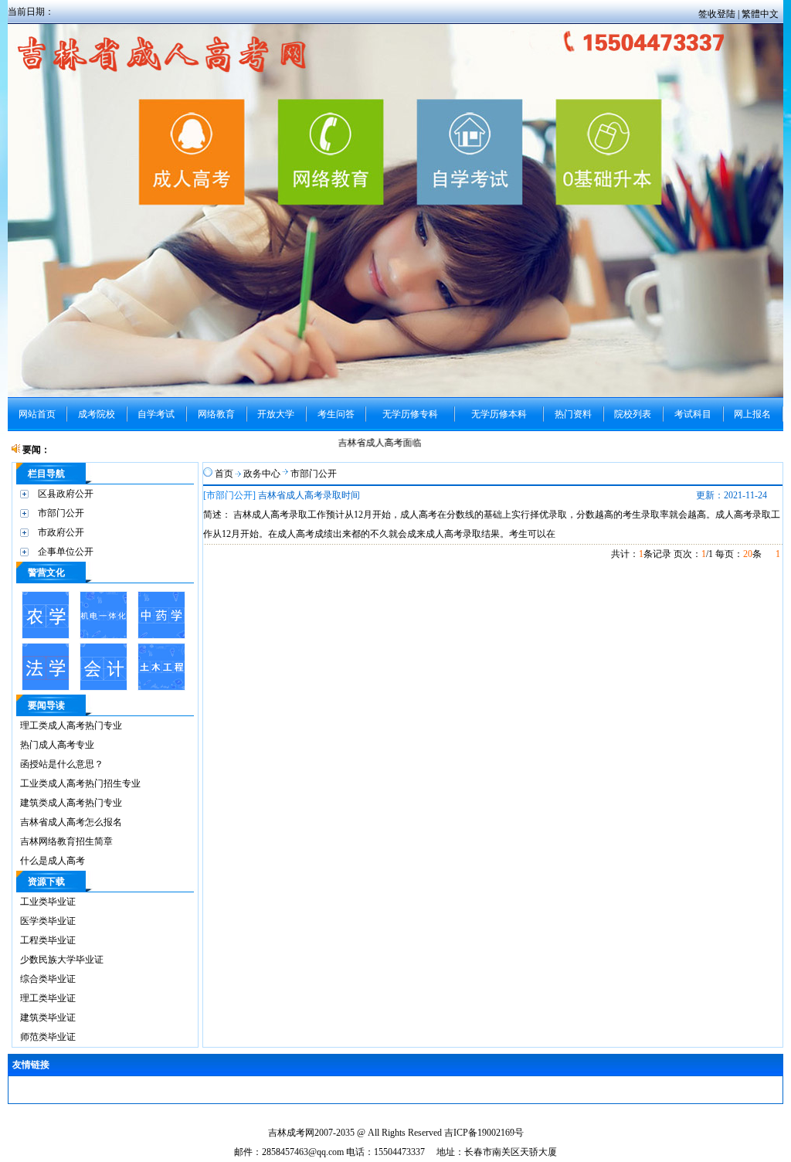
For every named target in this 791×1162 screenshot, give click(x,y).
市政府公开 (61, 532)
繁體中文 (760, 13)
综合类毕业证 (48, 978)
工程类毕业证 (48, 940)
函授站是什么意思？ (62, 764)
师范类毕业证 (48, 1036)
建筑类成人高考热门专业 (71, 802)
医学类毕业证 (48, 921)
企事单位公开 (65, 551)
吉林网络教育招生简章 (66, 841)
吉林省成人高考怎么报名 (71, 822)
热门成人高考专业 (57, 744)
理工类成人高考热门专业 (71, 725)
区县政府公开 (65, 493)
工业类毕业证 (48, 901)
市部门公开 (61, 513)
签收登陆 (718, 13)
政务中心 (261, 473)
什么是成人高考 (52, 860)
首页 (224, 473)
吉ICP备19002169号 (484, 1132)
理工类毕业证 (48, 998)
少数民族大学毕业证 (62, 959)
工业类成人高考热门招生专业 (80, 783)
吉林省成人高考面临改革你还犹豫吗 (407, 442)
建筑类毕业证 (48, 1017)
